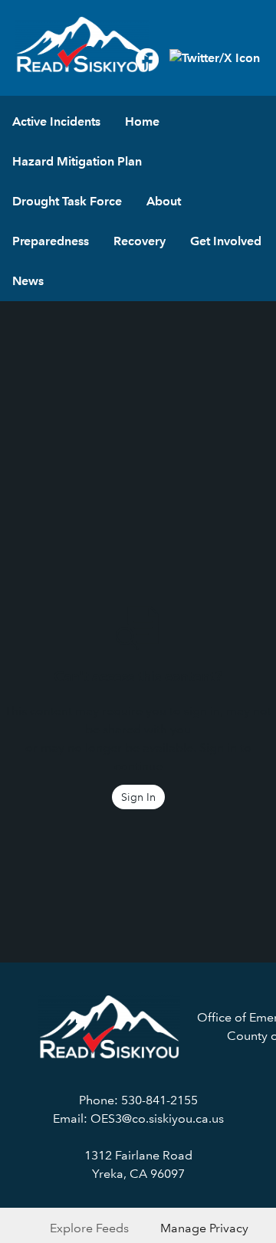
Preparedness (50, 241)
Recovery (139, 241)
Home (142, 121)
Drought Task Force (67, 201)
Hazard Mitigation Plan (77, 161)
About (163, 201)
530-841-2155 (159, 1100)
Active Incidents (56, 121)
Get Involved (225, 241)
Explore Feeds (89, 1228)
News (28, 281)
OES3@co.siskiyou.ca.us (157, 1118)
